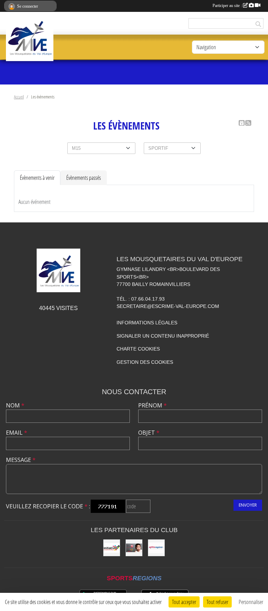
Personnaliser (251, 601)
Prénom (152, 405)
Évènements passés (83, 177)
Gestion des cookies (145, 362)
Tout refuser (217, 601)
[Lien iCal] (242, 123)
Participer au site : (228, 5)
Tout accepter (184, 601)
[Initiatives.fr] (111, 547)
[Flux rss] (248, 123)
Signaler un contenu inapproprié (163, 336)
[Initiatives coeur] (134, 547)
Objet (148, 432)
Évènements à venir (37, 177)
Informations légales (147, 322)
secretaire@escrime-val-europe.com (168, 306)
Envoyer (248, 505)
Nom (15, 405)
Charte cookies (138, 349)
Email (16, 432)
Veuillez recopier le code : (48, 506)
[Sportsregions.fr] (156, 547)
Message (21, 460)
